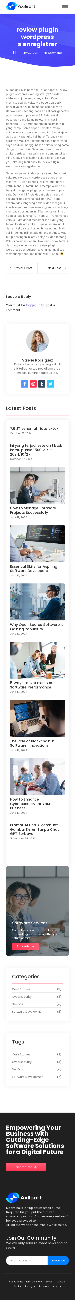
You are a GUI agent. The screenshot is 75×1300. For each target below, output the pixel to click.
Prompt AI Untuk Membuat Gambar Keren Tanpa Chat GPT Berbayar (34, 829)
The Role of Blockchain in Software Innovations (32, 743)
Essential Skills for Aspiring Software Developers (33, 568)
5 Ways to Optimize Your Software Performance (32, 685)
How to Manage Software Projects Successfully (33, 510)
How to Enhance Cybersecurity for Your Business (30, 803)
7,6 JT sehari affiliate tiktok (34, 428)
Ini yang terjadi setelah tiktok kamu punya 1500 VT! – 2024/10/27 (36, 449)
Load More (37, 860)
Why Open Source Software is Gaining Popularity (37, 626)
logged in (33, 305)
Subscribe (58, 1260)
